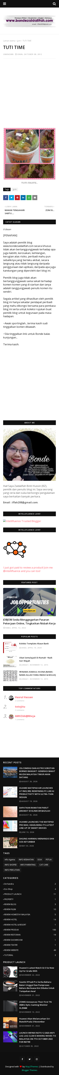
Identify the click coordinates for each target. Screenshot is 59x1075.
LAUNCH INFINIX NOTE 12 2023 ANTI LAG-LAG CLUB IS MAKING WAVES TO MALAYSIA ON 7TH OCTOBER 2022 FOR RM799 (37, 1037)
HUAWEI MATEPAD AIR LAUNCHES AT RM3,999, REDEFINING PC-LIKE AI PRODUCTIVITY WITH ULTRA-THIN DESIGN (36, 793)
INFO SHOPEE (11, 864)
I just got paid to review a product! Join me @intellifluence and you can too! (28, 569)
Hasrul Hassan (24, 697)
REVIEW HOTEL (30, 919)
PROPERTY (30, 899)
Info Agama (10, 859)
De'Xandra (30, 884)
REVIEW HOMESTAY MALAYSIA (30, 914)
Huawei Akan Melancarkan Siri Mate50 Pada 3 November (34, 1020)
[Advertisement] (29, 91)
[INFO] (29, 602)
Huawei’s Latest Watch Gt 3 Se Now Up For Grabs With (36, 969)
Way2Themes (31, 1066)
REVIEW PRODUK (30, 929)
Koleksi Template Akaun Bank (34, 643)
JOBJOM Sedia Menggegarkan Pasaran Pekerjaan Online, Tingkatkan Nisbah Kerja (29, 621)
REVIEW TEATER (30, 945)
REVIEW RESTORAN (30, 934)
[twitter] (29, 1059)
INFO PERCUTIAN (12, 870)
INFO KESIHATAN (26, 859)
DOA (40, 859)
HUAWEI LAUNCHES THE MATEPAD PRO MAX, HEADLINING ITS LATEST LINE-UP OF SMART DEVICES (36, 824)
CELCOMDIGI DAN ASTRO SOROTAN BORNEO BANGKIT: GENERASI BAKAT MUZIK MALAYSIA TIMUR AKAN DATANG (37, 773)
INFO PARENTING (28, 864)
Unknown (8, 54)
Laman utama (9, 40)
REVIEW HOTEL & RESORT (30, 924)
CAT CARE (43, 864)
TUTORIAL (30, 955)
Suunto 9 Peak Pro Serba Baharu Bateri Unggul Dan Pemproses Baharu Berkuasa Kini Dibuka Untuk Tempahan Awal (36, 987)
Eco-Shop (30, 889)
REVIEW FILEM (30, 909)
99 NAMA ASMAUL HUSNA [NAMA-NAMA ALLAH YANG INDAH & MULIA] (37, 673)
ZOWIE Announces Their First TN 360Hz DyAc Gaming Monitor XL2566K (35, 1004)
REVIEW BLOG (30, 904)
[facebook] (22, 1059)
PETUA (49, 859)
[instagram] (36, 1059)
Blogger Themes (29, 1070)
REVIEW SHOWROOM (30, 940)
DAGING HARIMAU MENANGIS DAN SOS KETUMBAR (36, 840)
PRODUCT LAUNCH (30, 894)
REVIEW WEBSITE (30, 950)
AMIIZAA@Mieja (25, 716)
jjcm (19, 40)
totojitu (20, 706)
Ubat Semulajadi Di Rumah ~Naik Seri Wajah (35, 659)
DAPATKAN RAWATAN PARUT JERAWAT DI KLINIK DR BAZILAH (34, 809)
